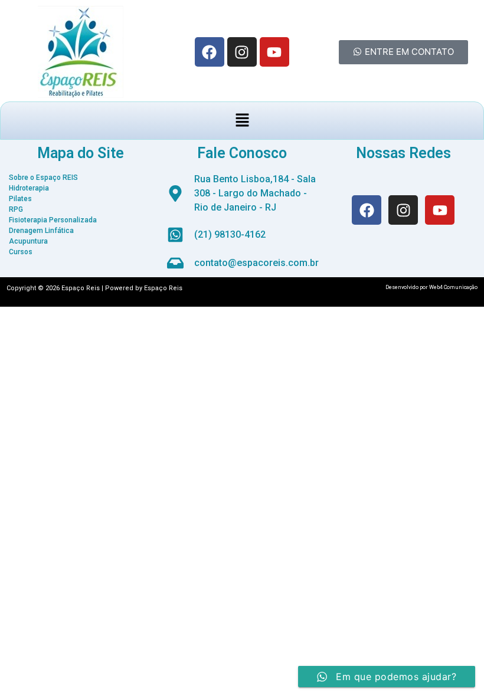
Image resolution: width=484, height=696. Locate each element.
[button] (242, 120)
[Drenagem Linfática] (80, 230)
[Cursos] (80, 252)
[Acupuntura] (80, 241)
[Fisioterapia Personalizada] (80, 220)
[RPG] (80, 209)
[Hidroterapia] (80, 188)
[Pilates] (80, 198)
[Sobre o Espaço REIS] (80, 177)
